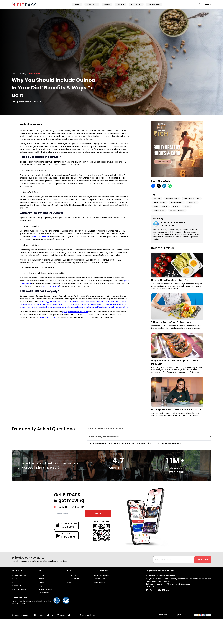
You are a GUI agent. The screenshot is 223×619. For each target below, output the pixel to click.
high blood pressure (40, 236)
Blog (24, 73)
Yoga (76, 4)
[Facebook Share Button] (147, 590)
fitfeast (176, 206)
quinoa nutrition (176, 202)
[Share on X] (159, 186)
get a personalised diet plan (75, 311)
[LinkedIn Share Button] (163, 590)
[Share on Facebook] (153, 186)
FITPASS (15, 73)
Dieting (120, 4)
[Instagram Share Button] (155, 590)
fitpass (186, 206)
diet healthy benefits (191, 198)
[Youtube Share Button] (159, 590)
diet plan (157, 198)
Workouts (91, 4)
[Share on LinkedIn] (164, 186)
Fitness (107, 4)
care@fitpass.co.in (182, 584)
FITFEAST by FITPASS (47, 317)
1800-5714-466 (162, 584)
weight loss (192, 202)
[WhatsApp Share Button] (167, 590)
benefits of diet (159, 210)
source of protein (51, 286)
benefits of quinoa (172, 198)
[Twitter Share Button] (151, 590)
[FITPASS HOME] (25, 4)
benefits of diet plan (177, 210)
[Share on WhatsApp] (170, 186)
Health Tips (136, 4)
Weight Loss (154, 4)
